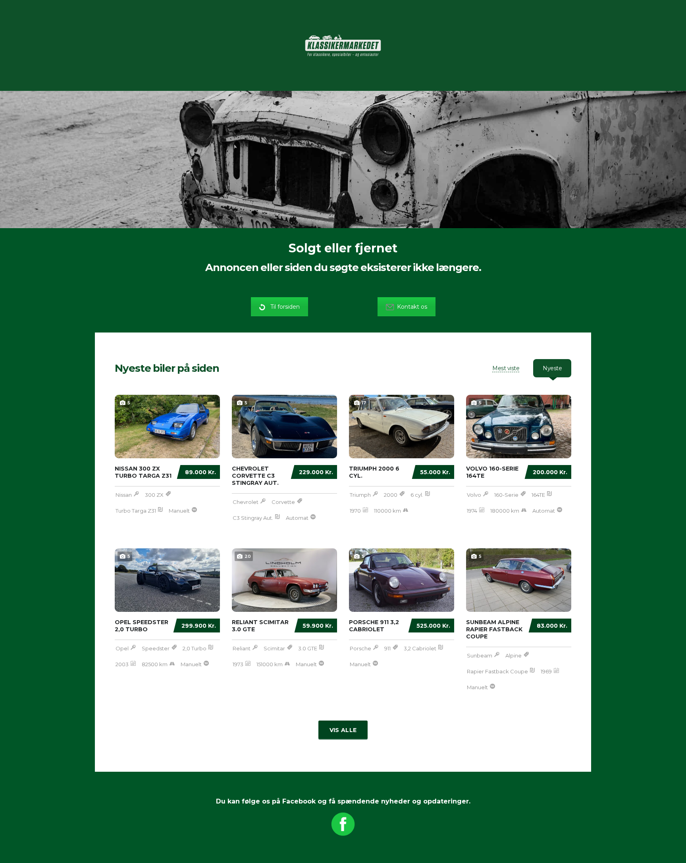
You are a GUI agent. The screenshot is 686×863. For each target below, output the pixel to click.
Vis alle (343, 730)
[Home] (343, 44)
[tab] (506, 368)
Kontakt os (412, 306)
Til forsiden (285, 306)
